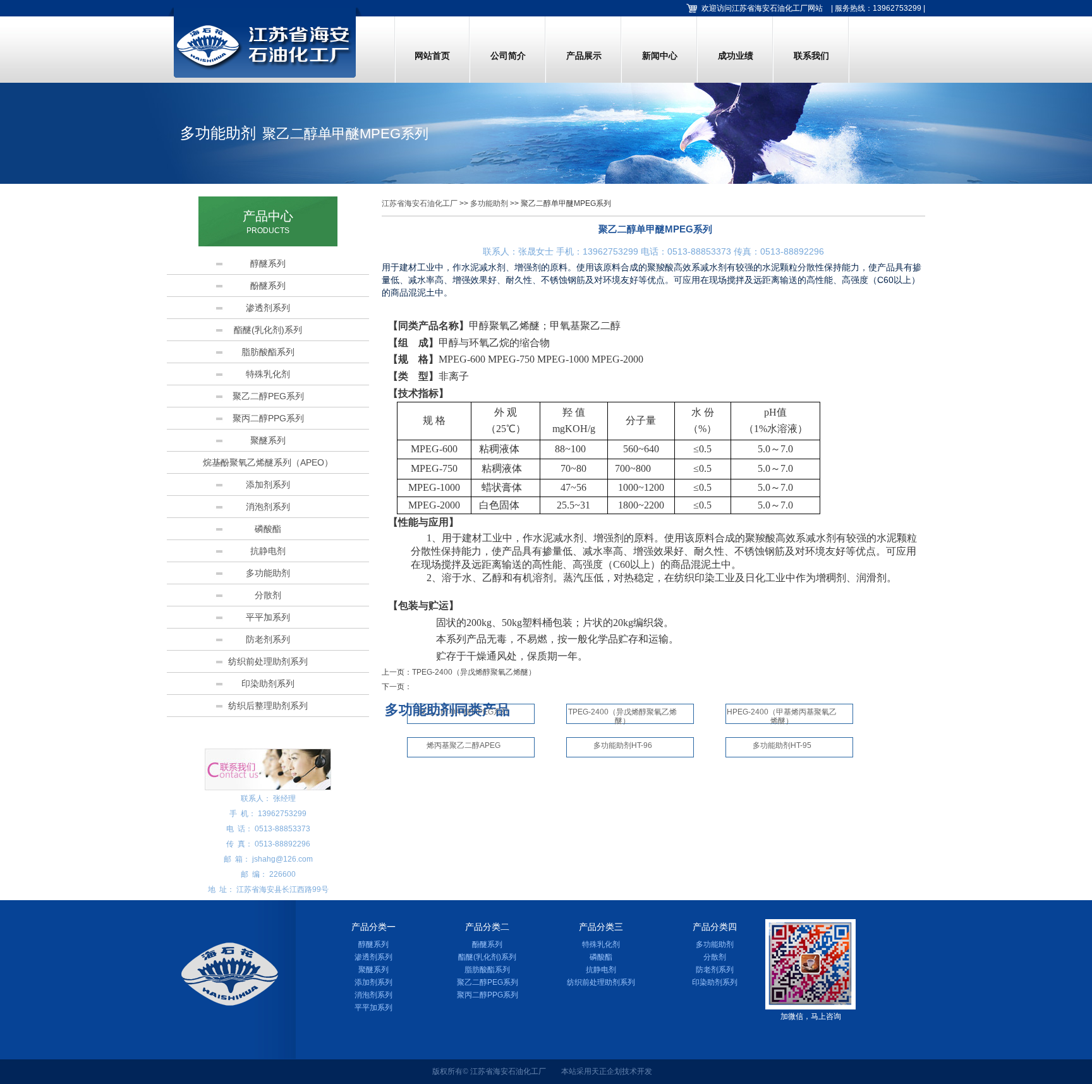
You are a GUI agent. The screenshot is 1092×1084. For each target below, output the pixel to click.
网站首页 (432, 56)
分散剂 (268, 595)
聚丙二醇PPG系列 (268, 418)
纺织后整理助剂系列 (268, 706)
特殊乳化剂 (268, 374)
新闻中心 (659, 56)
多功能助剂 (268, 573)
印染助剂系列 (267, 683)
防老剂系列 (268, 639)
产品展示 (584, 56)
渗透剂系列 (268, 308)
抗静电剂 (268, 551)
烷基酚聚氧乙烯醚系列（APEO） (268, 462)
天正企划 (607, 1071)
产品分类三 (601, 927)
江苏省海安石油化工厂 (420, 203)
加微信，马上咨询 (810, 1016)
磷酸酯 (268, 529)
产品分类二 (487, 927)
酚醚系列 (268, 285)
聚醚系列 (268, 440)
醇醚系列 (268, 263)
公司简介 (508, 56)
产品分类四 (715, 927)
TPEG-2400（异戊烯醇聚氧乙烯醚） (474, 672)
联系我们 (811, 56)
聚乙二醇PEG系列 (268, 396)
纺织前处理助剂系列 (268, 661)
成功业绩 (735, 56)
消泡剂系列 (268, 507)
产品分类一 (373, 927)
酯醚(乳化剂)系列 (268, 330)
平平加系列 (268, 617)
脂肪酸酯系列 (267, 352)
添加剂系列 (268, 484)
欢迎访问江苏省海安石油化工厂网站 (762, 8)
